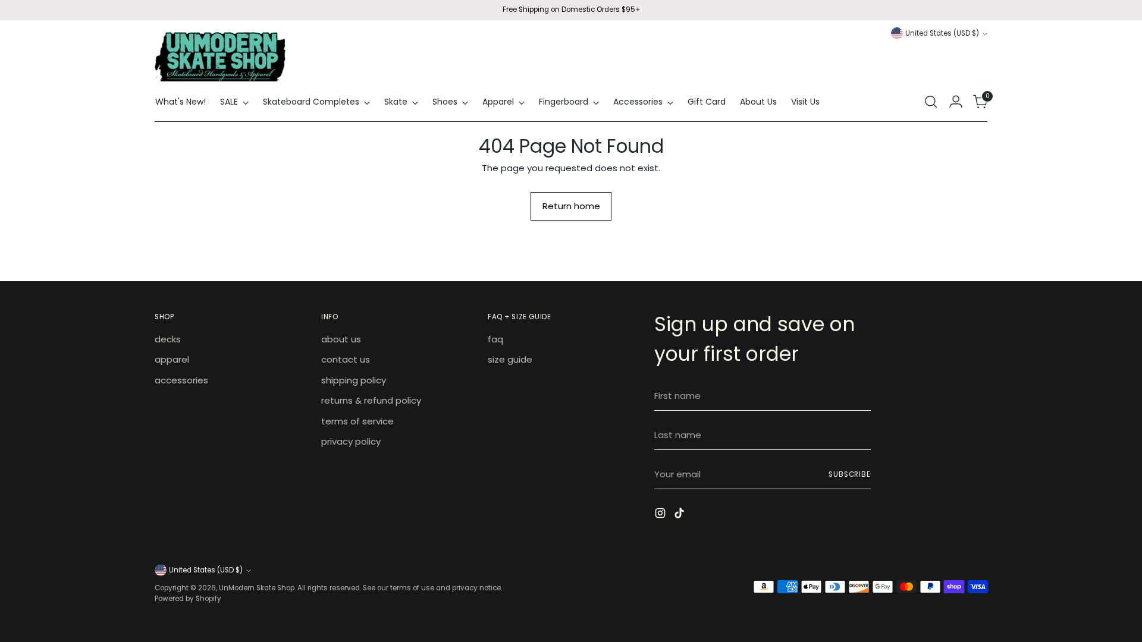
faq (495, 339)
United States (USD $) (942, 33)
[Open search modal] (931, 102)
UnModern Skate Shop (256, 588)
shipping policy (353, 380)
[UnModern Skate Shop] (220, 56)
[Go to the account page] (956, 102)
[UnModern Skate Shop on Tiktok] (680, 515)
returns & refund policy (371, 400)
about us (341, 339)
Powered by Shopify (188, 598)
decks (168, 339)
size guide (510, 359)
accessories (181, 380)
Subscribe (850, 474)
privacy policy (351, 441)
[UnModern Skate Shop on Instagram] (661, 515)
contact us (345, 359)
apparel (172, 359)
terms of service (357, 421)
